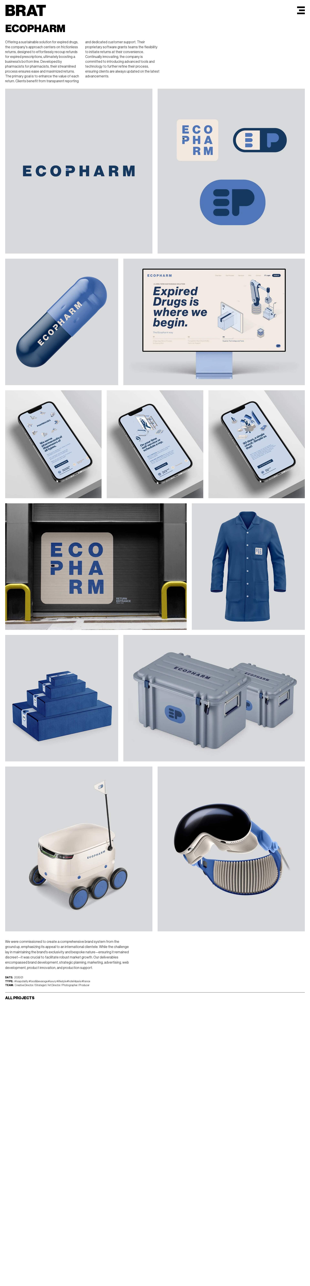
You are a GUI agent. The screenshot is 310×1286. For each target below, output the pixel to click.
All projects (19, 998)
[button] (301, 10)
